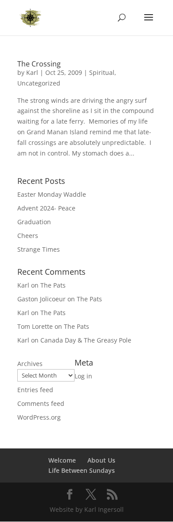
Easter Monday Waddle (51, 194)
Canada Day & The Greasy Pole (85, 340)
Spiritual (101, 72)
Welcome (62, 460)
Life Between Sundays (81, 470)
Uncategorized (38, 83)
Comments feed (40, 403)
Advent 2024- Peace (46, 208)
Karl (32, 72)
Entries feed (35, 390)
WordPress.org (39, 417)
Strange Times (38, 249)
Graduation (34, 222)
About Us (101, 460)
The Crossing (39, 64)
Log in (83, 376)
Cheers (27, 235)
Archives (30, 363)
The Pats (53, 285)
